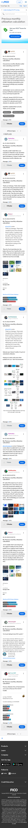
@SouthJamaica (7, 446)
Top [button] (2, 738)
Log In (19, 2)
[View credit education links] (25, 782)
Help (21, 6)
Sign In (24, 6)
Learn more (23, 805)
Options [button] (26, 10)
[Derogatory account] (17, 131)
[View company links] (25, 755)
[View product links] (25, 746)
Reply (22, 124)
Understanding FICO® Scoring (11, 10)
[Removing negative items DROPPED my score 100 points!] (20, 131)
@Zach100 (8, 226)
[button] (23, 51)
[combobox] (14, 14)
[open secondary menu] (26, 2)
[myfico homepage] (5, 2)
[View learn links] (25, 750)
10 (8, 723)
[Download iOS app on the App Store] (6, 764)
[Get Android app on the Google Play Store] (17, 764)
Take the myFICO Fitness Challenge (10, 294)
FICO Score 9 (7, 112)
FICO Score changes (18, 112)
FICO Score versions (8, 115)
